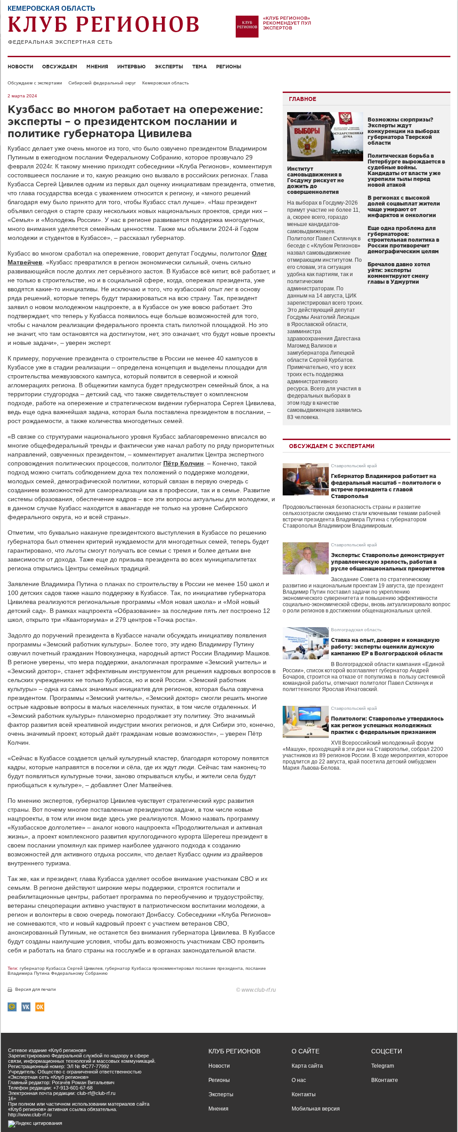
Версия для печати (35, 989)
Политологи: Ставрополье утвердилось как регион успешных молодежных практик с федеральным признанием (387, 725)
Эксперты (169, 66)
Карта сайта (307, 1066)
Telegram (382, 1066)
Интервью (131, 66)
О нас (299, 1080)
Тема (199, 66)
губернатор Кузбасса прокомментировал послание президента (174, 968)
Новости (20, 66)
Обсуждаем (59, 66)
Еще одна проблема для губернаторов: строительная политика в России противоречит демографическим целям (403, 239)
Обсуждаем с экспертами (35, 82)
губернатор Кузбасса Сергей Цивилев (61, 968)
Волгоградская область (356, 629)
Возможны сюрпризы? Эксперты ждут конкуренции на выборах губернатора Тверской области (404, 131)
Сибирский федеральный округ (102, 82)
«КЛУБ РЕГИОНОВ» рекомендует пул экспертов (287, 23)
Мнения (97, 66)
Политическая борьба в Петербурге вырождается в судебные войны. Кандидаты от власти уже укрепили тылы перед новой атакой (406, 170)
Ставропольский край (354, 465)
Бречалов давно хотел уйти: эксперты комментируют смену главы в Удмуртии (399, 273)
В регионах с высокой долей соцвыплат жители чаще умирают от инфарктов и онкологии (404, 206)
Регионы (229, 66)
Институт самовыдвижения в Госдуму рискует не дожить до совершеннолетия (315, 180)
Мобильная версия (316, 1109)
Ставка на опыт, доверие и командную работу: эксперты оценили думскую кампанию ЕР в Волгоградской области (387, 646)
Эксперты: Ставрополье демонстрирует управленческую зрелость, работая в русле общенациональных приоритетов (388, 561)
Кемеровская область (165, 82)
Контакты (304, 1094)
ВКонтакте (384, 1080)
